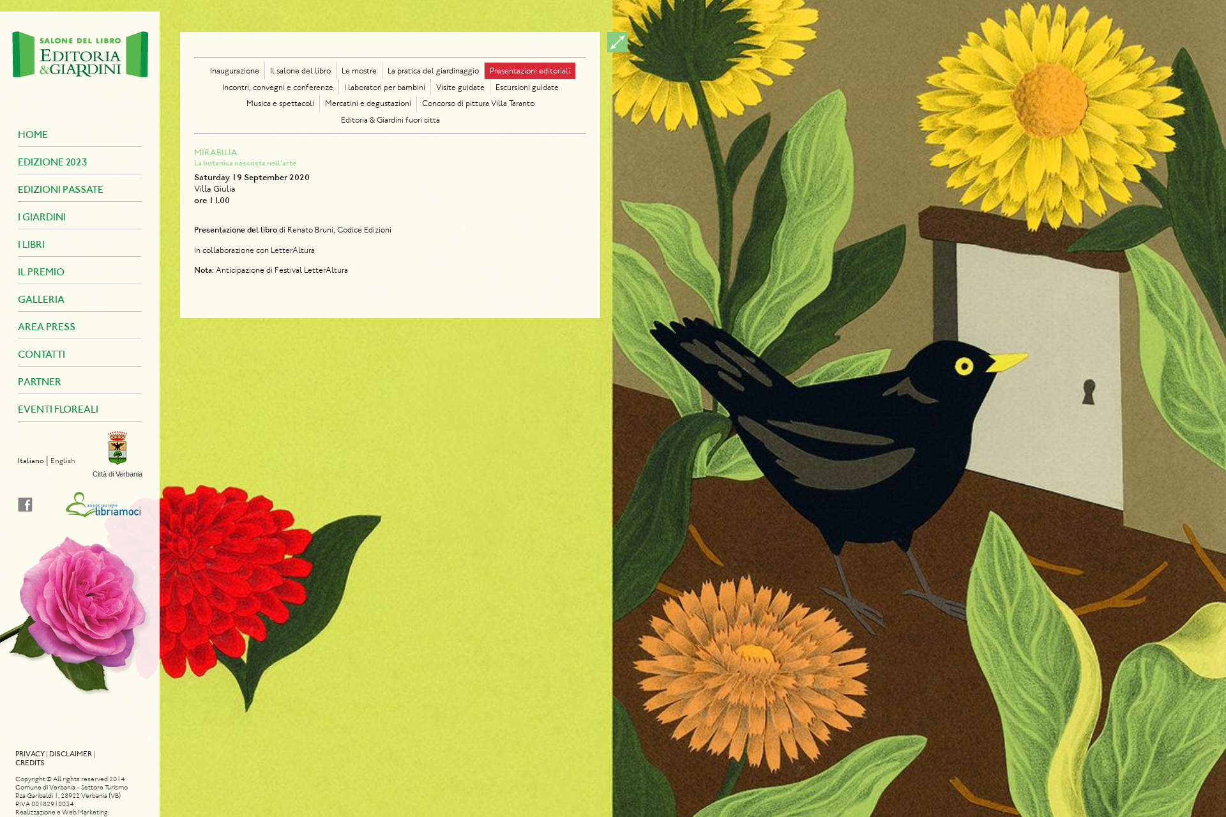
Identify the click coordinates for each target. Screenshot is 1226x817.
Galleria (41, 299)
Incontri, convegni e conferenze (277, 87)
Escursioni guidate (527, 87)
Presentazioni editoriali (530, 70)
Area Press (46, 327)
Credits (30, 762)
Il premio (41, 272)
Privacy (30, 753)
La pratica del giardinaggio (433, 70)
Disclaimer (70, 753)
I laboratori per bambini (384, 87)
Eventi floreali (58, 409)
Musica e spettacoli (280, 103)
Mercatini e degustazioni (368, 103)
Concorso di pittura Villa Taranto (478, 103)
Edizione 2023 (52, 162)
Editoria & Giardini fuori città (390, 120)
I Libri (31, 244)
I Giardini (42, 217)
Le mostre (359, 70)
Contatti (41, 354)
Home (33, 134)
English (62, 460)
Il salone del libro (300, 70)
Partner (39, 382)
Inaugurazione (234, 70)
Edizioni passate (60, 189)
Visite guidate (460, 87)
